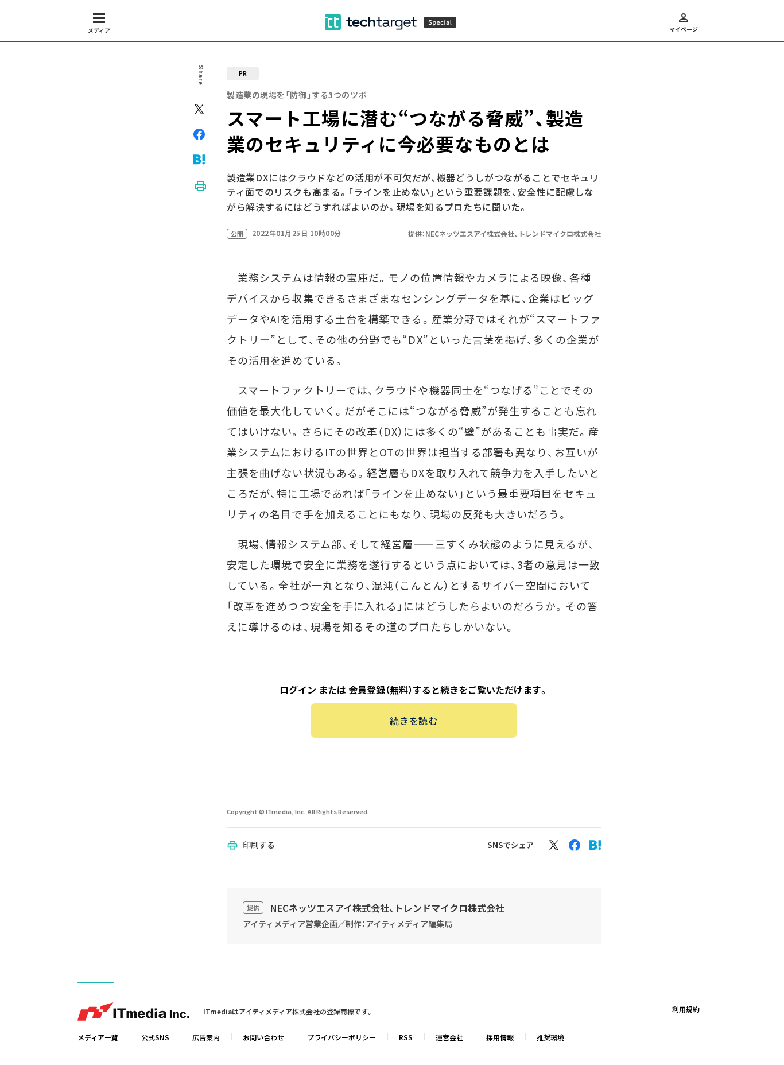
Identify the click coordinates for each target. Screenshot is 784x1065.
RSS (406, 1037)
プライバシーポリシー (341, 1037)
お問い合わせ (263, 1037)
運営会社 (449, 1037)
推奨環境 (550, 1037)
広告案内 (206, 1037)
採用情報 (500, 1037)
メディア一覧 (97, 1037)
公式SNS (155, 1037)
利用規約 (686, 1009)
